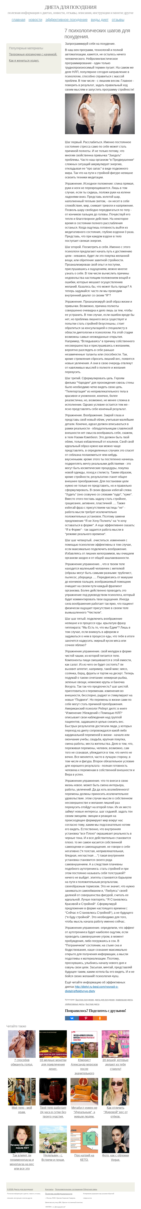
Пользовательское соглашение (69, 1189)
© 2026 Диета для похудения (20, 1189)
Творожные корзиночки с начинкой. (33, 54)
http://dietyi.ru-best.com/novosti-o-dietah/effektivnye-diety (91, 988)
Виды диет (100, 19)
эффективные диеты (74, 1003)
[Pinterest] (86, 1018)
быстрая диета (92, 1003)
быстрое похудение (84, 999)
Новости (35, 19)
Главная (18, 19)
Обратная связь (90, 1189)
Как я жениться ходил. (24, 60)
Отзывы (118, 19)
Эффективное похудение (67, 19)
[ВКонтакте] (72, 1018)
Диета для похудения (70, 7)
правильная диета (124, 999)
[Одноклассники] (100, 1018)
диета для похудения (105, 999)
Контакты (49, 1189)
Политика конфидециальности (58, 1193)
